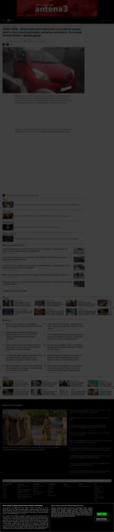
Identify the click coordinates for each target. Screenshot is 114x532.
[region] (57, 517)
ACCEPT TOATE (102, 514)
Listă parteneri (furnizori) (57, 517)
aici (3, 524)
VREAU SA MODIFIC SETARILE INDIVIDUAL (102, 519)
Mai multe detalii (22, 513)
